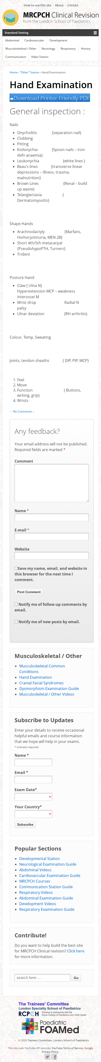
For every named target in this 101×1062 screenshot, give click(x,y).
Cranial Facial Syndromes (41, 683)
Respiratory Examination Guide (46, 909)
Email (21, 772)
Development (58, 40)
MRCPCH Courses (34, 881)
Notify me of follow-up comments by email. (51, 607)
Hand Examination (35, 677)
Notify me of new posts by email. (49, 621)
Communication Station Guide (46, 886)
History (85, 49)
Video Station (39, 57)
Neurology (48, 49)
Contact (72, 5)
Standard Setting (16, 33)
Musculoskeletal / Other (20, 49)
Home (14, 72)
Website (22, 549)
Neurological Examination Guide (47, 864)
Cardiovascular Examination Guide (49, 875)
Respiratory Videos (36, 892)
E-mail (20, 530)
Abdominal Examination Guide (46, 898)
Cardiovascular (34, 40)
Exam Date (26, 789)
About (59, 5)
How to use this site (37, 5)
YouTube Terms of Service (67, 1048)
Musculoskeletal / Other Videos (46, 694)
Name (20, 510)
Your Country (28, 806)
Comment (24, 461)
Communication (15, 57)
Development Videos (37, 903)
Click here (75, 951)
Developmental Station (39, 858)
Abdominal (12, 40)
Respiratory (68, 49)
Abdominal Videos (35, 869)
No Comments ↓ (23, 411)
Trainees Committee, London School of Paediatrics (58, 1040)
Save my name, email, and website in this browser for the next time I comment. (51, 574)
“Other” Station (29, 72)
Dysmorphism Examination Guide (49, 688)
